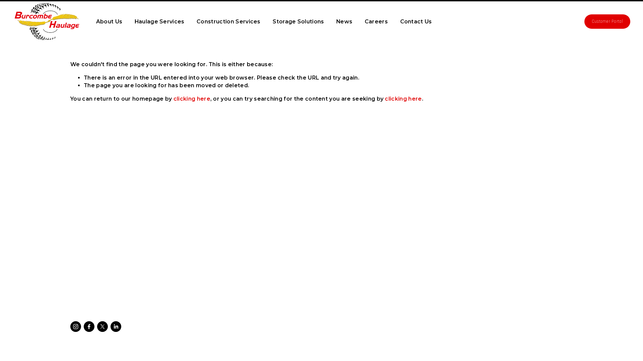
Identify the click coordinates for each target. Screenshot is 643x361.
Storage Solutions (298, 21)
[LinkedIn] (116, 326)
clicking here (191, 99)
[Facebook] (89, 326)
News (344, 21)
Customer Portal (607, 21)
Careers (376, 21)
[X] (102, 326)
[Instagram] (75, 326)
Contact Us (416, 21)
